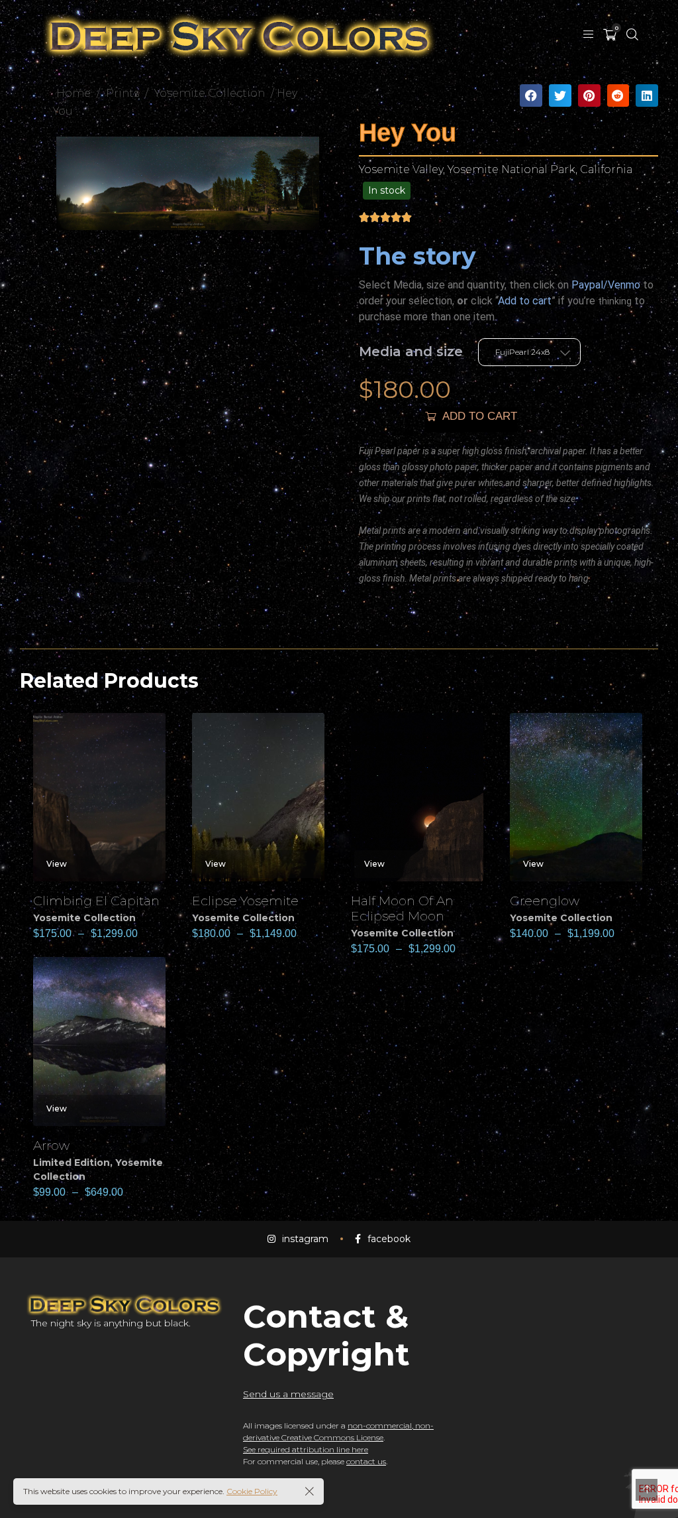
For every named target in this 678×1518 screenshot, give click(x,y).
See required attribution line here (305, 1449)
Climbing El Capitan (96, 901)
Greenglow (544, 901)
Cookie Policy (251, 1491)
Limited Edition (71, 1163)
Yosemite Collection (209, 93)
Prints (122, 93)
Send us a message (288, 1394)
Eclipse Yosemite (245, 901)
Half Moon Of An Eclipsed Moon (402, 908)
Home (73, 93)
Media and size (411, 351)
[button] (531, 95)
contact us (366, 1461)
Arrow (51, 1145)
